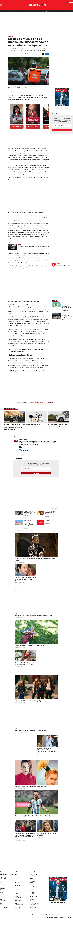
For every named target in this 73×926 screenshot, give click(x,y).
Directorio (40, 921)
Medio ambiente (19, 904)
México (63, 303)
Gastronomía (33, 900)
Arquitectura (18, 899)
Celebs (16, 878)
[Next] (67, 416)
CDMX (63, 313)
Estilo (16, 884)
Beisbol (31, 889)
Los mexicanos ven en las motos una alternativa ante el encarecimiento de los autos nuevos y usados (14, 427)
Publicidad (3, 921)
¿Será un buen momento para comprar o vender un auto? (35, 425)
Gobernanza (18, 907)
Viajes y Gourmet (4, 907)
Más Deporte (33, 893)
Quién (1, 899)
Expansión (2, 871)
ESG (57, 11)
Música (16, 889)
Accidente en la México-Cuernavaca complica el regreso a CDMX (67, 317)
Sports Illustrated (34, 886)
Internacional (36, 11)
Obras (52, 11)
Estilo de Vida (33, 907)
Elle (16, 874)
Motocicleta (24, 402)
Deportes (17, 886)
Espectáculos (3, 900)
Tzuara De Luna (23, 439)
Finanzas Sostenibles (35, 871)
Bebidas (32, 901)
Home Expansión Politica (6, 874)
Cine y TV (17, 888)
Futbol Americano (34, 890)
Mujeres (63, 11)
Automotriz (31, 402)
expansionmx (33, 914)
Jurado (31, 908)
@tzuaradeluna (20, 92)
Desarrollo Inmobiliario (20, 896)
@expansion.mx (38, 914)
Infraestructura (18, 897)
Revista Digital (69, 2)
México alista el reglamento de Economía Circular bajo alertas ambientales (66, 307)
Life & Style (17, 882)
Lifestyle (32, 895)
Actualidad (32, 879)
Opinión (2, 895)
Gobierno (2, 888)
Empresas (15, 11)
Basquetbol (32, 892)
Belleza (2, 906)
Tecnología (45, 11)
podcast (58, 263)
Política (21, 11)
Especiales (32, 884)
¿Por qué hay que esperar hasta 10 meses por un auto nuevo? (33, 246)
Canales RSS (33, 921)
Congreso (2, 891)
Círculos (2, 903)
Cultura (16, 871)
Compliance (10, 921)
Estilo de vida (18, 879)
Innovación (32, 873)
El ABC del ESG (33, 874)
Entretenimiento (19, 885)
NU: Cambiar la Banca (62, 108)
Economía (29, 11)
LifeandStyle (3, 884)
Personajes (32, 904)
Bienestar (32, 906)
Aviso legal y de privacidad (21, 921)
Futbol (31, 888)
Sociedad (2, 896)
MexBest (32, 899)
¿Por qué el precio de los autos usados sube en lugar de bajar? (57, 425)
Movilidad (17, 908)
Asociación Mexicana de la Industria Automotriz (44, 402)
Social (16, 906)
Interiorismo (18, 900)
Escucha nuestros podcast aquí (64, 265)
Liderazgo (32, 881)
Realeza (2, 901)
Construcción (18, 895)
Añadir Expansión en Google (31, 53)
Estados (2, 893)
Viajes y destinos (34, 903)
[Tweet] (43, 54)
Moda (1, 904)
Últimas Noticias (6, 11)
